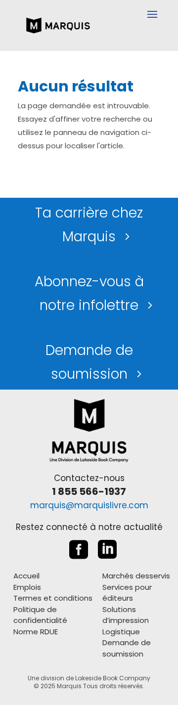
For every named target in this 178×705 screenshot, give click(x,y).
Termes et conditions (52, 598)
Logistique (121, 631)
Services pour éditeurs (127, 593)
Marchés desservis (136, 576)
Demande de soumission (89, 362)
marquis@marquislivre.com (89, 505)
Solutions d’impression (125, 615)
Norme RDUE (35, 631)
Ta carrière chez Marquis (89, 224)
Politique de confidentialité (40, 615)
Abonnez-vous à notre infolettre (89, 293)
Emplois (27, 587)
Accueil (26, 576)
